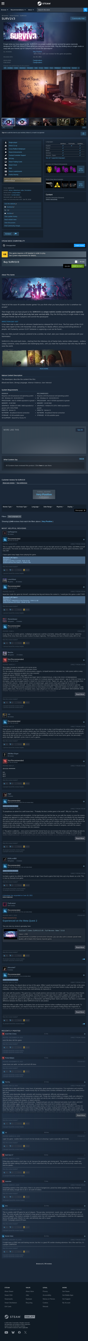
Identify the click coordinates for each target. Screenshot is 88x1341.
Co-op (41, 68)
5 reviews (10, 970)
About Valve (30, 1291)
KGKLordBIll (12, 858)
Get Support (66, 1299)
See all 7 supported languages (55, 158)
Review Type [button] (7, 507)
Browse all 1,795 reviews (44, 1264)
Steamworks (9, 1299)
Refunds (45, 1306)
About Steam (9, 1291)
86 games (10, 581)
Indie (36, 68)
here (41, 465)
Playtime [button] (59, 507)
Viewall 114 (80, 169)
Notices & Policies (49, 1299)
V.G (9, 714)
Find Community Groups (12, 226)
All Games (5, 16)
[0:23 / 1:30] (44, 93)
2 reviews (10, 796)
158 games (11, 621)
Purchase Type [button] (21, 507)
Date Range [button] (48, 507)
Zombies (10, 68)
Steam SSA (8, 1295)
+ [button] (78, 68)
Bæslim (10, 652)
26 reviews (11, 716)
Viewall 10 (81, 184)
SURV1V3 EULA (9, 181)
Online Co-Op (66, 68)
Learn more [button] (79, 245)
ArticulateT (11, 967)
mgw (9, 794)
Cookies (45, 1303)
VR (5, 68)
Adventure (22, 68)
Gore (51, 68)
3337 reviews (11, 905)
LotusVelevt (12, 579)
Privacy (45, 1291)
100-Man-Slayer (13, 753)
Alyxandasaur (12, 619)
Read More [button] (80, 694)
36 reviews (11, 534)
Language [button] (35, 507)
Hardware (29, 1299)
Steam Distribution (11, 1303)
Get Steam (66, 1291)
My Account (66, 1303)
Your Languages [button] (13, 516)
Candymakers (37, 60)
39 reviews (11, 756)
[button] (5, 9)
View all (82, 459)
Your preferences (21, 483)
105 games (11, 861)
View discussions (9, 223)
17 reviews (20, 654)
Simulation (30, 68)
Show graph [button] (79, 510)
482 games (11, 654)
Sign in (4, 132)
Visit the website (10, 204)
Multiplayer (58, 68)
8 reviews (19, 621)
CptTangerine (12, 532)
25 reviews (19, 581)
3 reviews (19, 861)
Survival (74, 68)
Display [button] (69, 507)
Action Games (14, 16)
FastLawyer (12, 903)
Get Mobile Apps (67, 1295)
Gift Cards (8, 1306)
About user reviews (9, 483)
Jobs (27, 1295)
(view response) (8, 897)
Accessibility (47, 1295)
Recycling (29, 1303)
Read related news (10, 219)
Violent (46, 68)
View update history (10, 216)
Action (16, 68)
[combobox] (60, 10)
